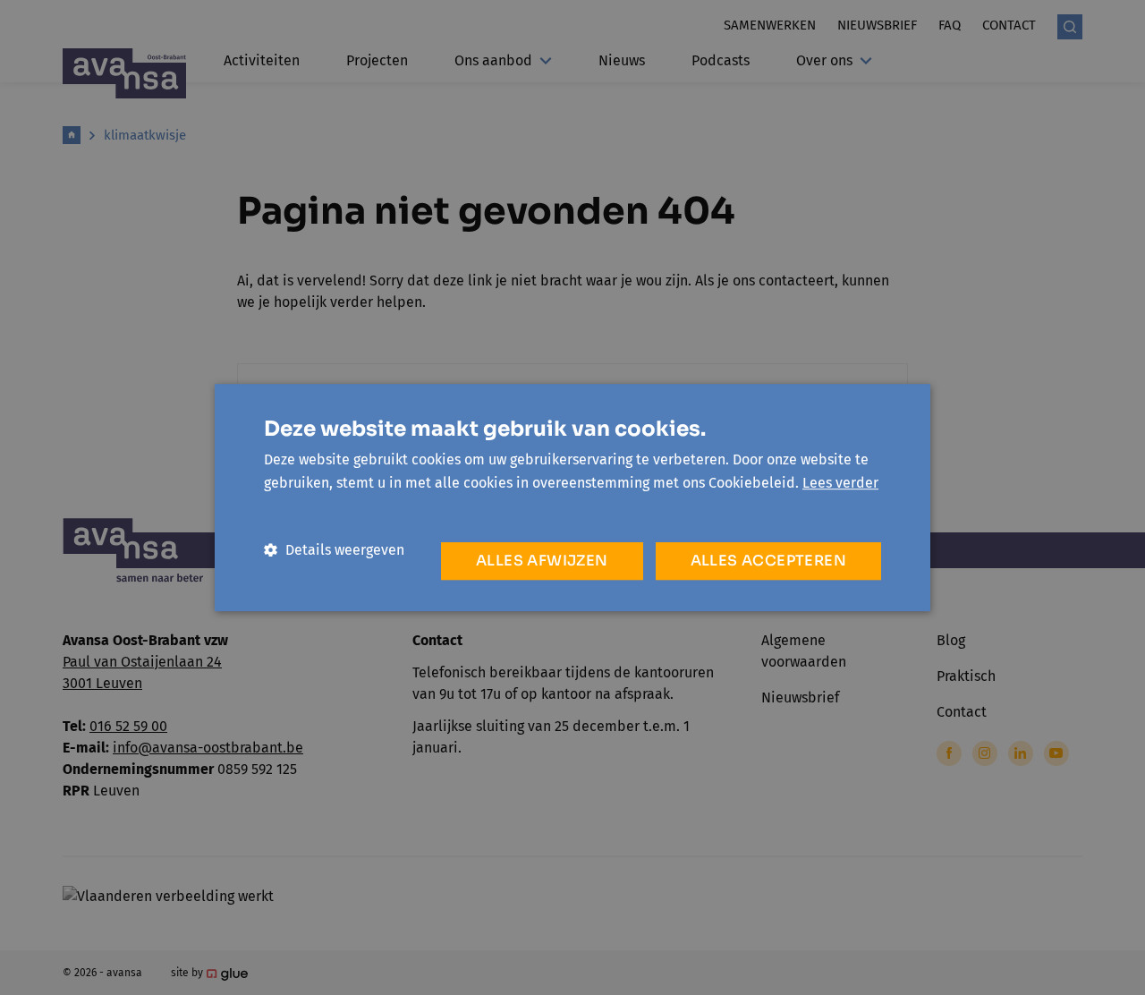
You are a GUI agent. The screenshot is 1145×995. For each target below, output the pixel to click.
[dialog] (572, 497)
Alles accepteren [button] (768, 560)
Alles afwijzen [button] (542, 560)
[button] (334, 549)
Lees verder (840, 482)
